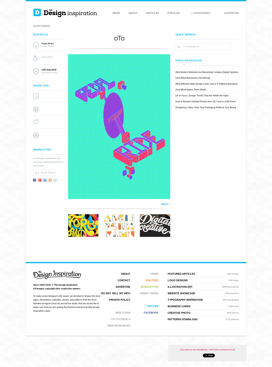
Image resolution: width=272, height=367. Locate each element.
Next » (165, 204)
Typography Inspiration (203, 299)
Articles (152, 13)
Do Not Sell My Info (115, 293)
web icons (122, 312)
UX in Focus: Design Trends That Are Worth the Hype (202, 95)
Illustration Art (203, 286)
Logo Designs (203, 280)
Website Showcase (203, 293)
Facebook (151, 312)
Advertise (231, 13)
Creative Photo (203, 312)
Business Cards (203, 306)
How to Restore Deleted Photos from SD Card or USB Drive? (205, 101)
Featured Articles (203, 273)
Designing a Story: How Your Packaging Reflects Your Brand (205, 107)
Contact (124, 280)
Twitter (152, 306)
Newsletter (149, 286)
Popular (173, 13)
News (116, 13)
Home (154, 273)
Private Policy (119, 299)
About (133, 13)
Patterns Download (203, 319)
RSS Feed (152, 280)
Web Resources (119, 325)
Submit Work (149, 293)
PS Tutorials (120, 319)
